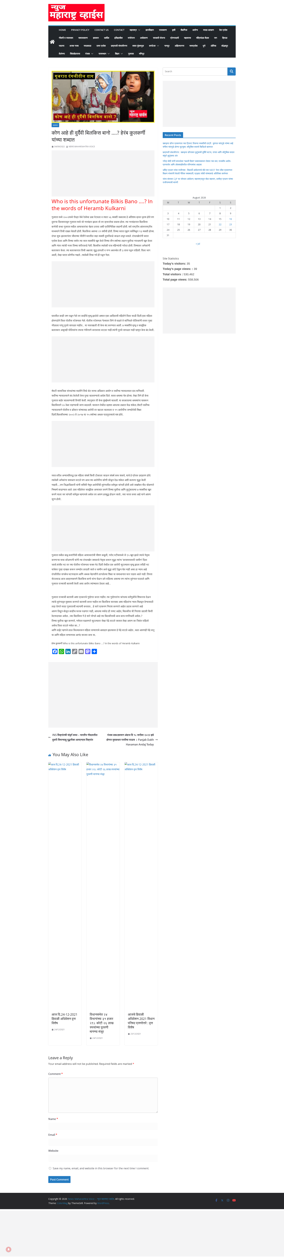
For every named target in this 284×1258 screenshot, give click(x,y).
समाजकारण (83, 37)
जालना (61, 45)
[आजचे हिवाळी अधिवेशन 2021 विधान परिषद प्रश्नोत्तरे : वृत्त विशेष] (141, 764)
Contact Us (102, 29)
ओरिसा (213, 45)
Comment (55, 1074)
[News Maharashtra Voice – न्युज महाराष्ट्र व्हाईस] (52, 42)
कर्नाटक (152, 45)
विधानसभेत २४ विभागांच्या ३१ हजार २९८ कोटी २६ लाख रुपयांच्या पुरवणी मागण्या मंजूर (102, 1023)
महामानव (187, 37)
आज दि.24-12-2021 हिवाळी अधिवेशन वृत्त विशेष (64, 1018)
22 (220, 224)
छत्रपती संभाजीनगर (119, 45)
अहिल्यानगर (179, 45)
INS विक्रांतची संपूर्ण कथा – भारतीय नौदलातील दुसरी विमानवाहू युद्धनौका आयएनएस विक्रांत (74, 737)
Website (53, 1151)
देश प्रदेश (223, 29)
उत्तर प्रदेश (101, 45)
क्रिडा (224, 37)
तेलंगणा (62, 53)
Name (53, 1119)
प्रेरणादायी (174, 37)
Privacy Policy (80, 29)
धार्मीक (106, 37)
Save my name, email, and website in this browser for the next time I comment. (101, 1168)
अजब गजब (74, 45)
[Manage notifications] (8, 1249)
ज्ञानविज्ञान (150, 29)
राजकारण (163, 29)
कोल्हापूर (224, 45)
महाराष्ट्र (133, 29)
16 (230, 218)
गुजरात (131, 53)
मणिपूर (141, 53)
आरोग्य (195, 29)
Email (52, 1135)
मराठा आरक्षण (208, 29)
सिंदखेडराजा (75, 53)
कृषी (173, 29)
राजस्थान (102, 53)
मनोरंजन (131, 37)
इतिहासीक (118, 37)
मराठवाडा (87, 45)
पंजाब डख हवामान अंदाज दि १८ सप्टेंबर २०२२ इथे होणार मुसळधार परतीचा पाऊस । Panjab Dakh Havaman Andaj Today (130, 739)
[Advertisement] (103, 173)
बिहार (117, 53)
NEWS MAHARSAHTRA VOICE (82, 146)
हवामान (96, 37)
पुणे (204, 45)
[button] (138, 30)
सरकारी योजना (159, 37)
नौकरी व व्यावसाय (66, 37)
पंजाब (87, 53)
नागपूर (166, 45)
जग (215, 37)
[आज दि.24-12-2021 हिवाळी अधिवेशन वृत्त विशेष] (65, 764)
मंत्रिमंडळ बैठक (202, 37)
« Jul (198, 243)
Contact (119, 29)
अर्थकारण (144, 37)
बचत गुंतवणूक (138, 45)
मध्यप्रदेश (193, 45)
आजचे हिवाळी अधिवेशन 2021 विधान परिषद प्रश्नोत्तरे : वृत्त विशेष (141, 1020)
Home (62, 29)
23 (230, 224)
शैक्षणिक (184, 29)
